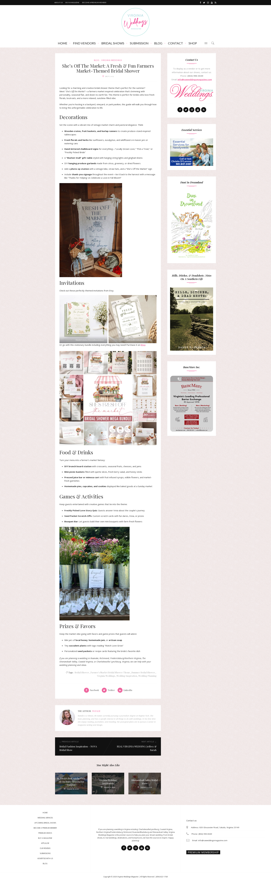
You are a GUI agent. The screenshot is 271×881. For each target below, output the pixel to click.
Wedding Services (45, 818)
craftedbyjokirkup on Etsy (138, 339)
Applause (45, 843)
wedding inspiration (127, 676)
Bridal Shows (112, 43)
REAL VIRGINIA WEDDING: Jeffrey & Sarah (137, 748)
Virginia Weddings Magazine (127, 876)
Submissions (45, 853)
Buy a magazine (72, 2)
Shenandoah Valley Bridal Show (144, 782)
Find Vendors (84, 43)
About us (58, 2)
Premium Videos (45, 833)
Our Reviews (45, 848)
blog (96, 60)
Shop (193, 43)
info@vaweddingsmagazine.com (195, 79)
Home (62, 43)
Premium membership (203, 852)
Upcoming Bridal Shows (45, 823)
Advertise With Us (45, 858)
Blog (158, 43)
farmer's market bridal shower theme (110, 672)
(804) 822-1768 (162, 876)
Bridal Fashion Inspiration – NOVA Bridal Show (78, 748)
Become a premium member (94, 2)
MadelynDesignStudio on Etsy (90, 339)
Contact (175, 43)
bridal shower (82, 672)
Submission (139, 43)
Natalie (96, 711)
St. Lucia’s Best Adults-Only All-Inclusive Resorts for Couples (71, 781)
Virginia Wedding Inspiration (108, 782)
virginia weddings (111, 60)
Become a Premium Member (45, 828)
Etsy (143, 344)
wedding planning (147, 676)
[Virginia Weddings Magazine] (135, 22)
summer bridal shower (143, 672)
